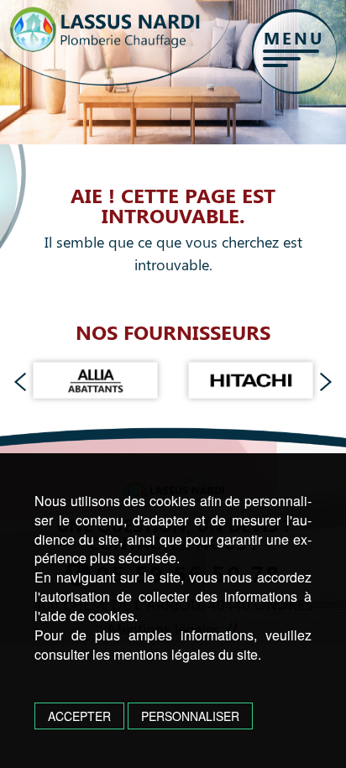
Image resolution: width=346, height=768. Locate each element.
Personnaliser (190, 716)
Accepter (79, 716)
